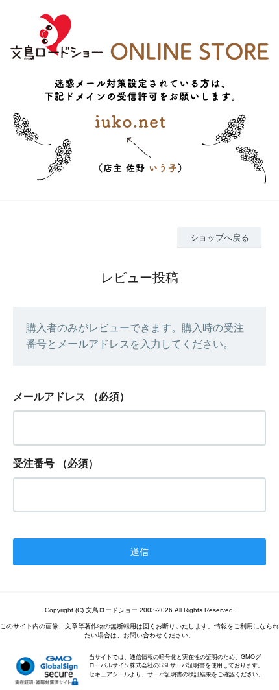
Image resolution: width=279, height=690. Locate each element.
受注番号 (34, 463)
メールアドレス (49, 396)
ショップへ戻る (219, 238)
